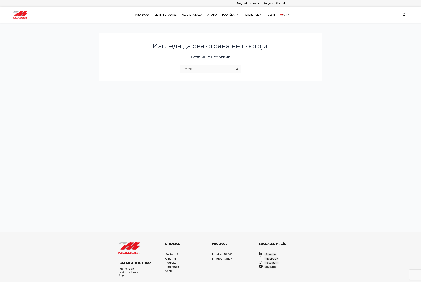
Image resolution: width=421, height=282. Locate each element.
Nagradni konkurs (249, 3)
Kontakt (281, 3)
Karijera (268, 3)
